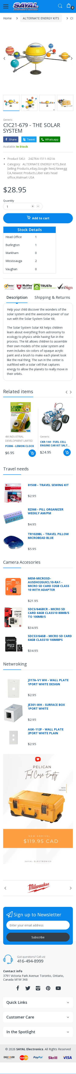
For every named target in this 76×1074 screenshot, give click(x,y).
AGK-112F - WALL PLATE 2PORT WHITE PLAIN (46, 731)
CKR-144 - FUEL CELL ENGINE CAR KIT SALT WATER (54, 443)
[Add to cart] (32, 453)
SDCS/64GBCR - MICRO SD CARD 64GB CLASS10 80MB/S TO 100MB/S (48, 613)
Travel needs (16, 469)
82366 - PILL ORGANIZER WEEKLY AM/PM (45, 511)
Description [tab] (16, 297)
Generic (7, 120)
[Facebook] (17, 989)
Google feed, (47, 169)
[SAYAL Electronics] (26, 6)
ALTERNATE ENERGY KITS (41, 18)
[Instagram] (38, 989)
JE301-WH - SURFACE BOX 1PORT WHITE (46, 706)
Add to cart (40, 218)
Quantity (8, 200)
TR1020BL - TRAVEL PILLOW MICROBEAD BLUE (48, 536)
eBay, (34, 169)
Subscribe (38, 937)
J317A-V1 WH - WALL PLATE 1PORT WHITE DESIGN (48, 682)
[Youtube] (58, 989)
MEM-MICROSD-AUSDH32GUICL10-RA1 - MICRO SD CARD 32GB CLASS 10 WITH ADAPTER (48, 584)
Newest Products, (24, 173)
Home (7, 18)
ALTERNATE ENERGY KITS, (41, 164)
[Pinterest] (48, 989)
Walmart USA (25, 177)
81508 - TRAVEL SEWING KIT (48, 485)
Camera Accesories (22, 562)
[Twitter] (27, 989)
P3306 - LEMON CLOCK (19, 446)
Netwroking (15, 664)
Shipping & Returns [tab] (52, 297)
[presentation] (66, 392)
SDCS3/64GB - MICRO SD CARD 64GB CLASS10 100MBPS (50, 638)
